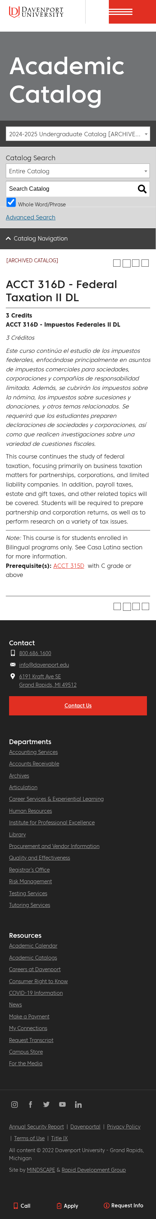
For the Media (25, 1063)
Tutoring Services (29, 905)
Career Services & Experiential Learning (56, 799)
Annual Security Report (36, 1126)
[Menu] (144, 12)
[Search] (142, 189)
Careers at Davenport (35, 969)
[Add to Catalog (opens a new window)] (116, 263)
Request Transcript (31, 1040)
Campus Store (26, 1052)
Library (17, 834)
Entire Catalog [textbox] (29, 171)
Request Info (127, 1205)
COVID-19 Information (36, 993)
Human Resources (30, 811)
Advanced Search (31, 217)
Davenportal (85, 1126)
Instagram (14, 1104)
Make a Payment (29, 1016)
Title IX (59, 1138)
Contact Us (78, 705)
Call (25, 1206)
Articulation (23, 787)
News (15, 1004)
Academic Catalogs (33, 957)
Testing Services (28, 893)
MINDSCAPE (41, 1170)
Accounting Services (33, 752)
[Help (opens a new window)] (145, 263)
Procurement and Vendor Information (54, 846)
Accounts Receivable (34, 763)
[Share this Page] (127, 263)
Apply (71, 1206)
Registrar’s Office (29, 870)
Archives (19, 775)
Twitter (46, 1104)
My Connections (28, 1028)
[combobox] (78, 133)
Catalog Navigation (41, 238)
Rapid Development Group (94, 1170)
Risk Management (30, 881)
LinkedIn (78, 1104)
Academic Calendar (33, 945)
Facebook (30, 1104)
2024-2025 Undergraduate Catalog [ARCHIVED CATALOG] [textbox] (79, 134)
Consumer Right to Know (38, 981)
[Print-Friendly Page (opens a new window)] (135, 263)
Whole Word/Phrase (42, 204)
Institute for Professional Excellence (52, 822)
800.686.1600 (35, 653)
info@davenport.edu (44, 665)
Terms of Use (29, 1138)
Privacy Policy (123, 1126)
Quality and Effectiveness (39, 858)
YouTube (62, 1104)
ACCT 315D (68, 565)
